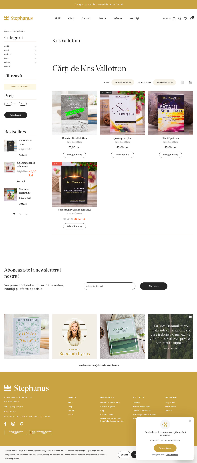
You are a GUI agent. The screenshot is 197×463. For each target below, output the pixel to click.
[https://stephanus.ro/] (21, 18)
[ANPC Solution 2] (40, 432)
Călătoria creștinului (24, 191)
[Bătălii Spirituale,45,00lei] (170, 113)
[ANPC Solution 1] (16, 432)
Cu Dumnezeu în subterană (26, 165)
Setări (124, 454)
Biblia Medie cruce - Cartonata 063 (26, 142)
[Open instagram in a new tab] (13, 423)
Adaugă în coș (74, 154)
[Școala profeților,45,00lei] (122, 113)
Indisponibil (122, 154)
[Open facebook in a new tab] (5, 423)
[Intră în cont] (174, 18)
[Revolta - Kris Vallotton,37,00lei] (74, 113)
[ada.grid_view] (182, 82)
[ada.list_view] (190, 82)
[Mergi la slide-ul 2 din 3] (20, 214)
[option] (26, 336)
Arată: (107, 82)
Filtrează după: (144, 82)
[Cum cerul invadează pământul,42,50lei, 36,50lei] (74, 184)
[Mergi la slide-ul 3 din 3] (26, 214)
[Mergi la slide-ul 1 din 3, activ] (14, 214)
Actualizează (15, 115)
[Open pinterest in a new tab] (22, 423)
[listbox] (164, 82)
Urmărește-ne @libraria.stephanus (98, 365)
